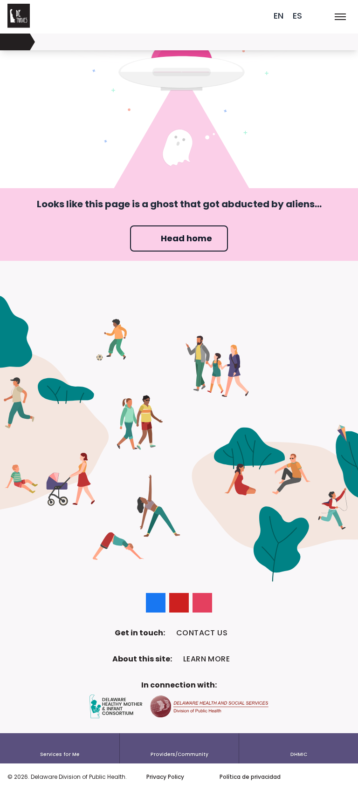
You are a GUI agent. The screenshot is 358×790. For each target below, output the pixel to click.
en (278, 15)
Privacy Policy (165, 777)
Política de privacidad (250, 777)
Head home (186, 238)
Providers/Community (179, 754)
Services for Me (60, 754)
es (297, 15)
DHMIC (298, 754)
